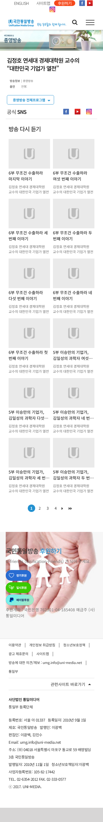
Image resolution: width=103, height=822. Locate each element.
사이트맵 (42, 653)
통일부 (13, 671)
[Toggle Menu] (90, 22)
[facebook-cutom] (66, 111)
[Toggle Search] (75, 22)
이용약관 (15, 644)
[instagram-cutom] (89, 111)
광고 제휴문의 (18, 653)
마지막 (71, 509)
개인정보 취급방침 (42, 644)
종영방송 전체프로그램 (29, 99)
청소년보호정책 (74, 644)
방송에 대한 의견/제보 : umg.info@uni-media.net (45, 662)
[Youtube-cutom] (77, 111)
